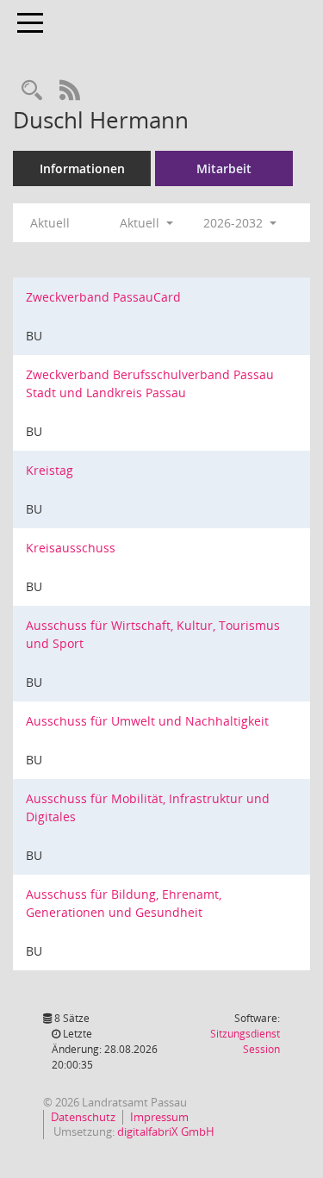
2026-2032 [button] (234, 223)
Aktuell (50, 223)
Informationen (82, 168)
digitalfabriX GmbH (165, 1131)
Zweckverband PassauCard (103, 297)
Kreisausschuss (70, 547)
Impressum (159, 1117)
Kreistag (49, 470)
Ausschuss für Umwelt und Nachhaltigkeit (147, 721)
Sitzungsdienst (245, 1041)
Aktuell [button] (141, 223)
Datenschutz (83, 1117)
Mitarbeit (224, 168)
